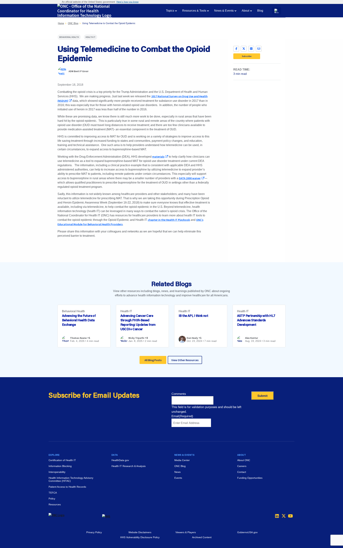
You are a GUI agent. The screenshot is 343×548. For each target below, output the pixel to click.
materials (158, 156)
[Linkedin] (276, 516)
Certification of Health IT (62, 460)
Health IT (90, 37)
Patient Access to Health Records (67, 486)
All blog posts (153, 360)
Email (182, 416)
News (177, 472)
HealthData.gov (120, 460)
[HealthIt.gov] (86, 11)
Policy (52, 498)
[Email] (259, 49)
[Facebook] (236, 49)
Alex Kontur (251, 338)
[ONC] (75, 516)
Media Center (182, 460)
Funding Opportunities (249, 477)
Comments (179, 394)
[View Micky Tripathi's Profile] (124, 341)
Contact (241, 472)
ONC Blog (73, 23)
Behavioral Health (69, 37)
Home (61, 23)
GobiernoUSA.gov (247, 532)
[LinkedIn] (251, 49)
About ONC (243, 460)
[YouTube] (289, 516)
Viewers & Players (185, 532)
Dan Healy (192, 338)
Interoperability (57, 472)
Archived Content (202, 537)
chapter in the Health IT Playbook (169, 220)
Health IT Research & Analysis (128, 466)
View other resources (184, 360)
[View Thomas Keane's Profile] (65, 341)
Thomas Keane (78, 338)
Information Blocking (60, 466)
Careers (241, 466)
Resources (55, 504)
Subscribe (247, 56)
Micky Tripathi (136, 338)
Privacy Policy (94, 532)
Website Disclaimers (139, 532)
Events (178, 477)
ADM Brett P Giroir (78, 71)
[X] (244, 49)
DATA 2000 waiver (190, 178)
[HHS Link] (106, 516)
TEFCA (53, 492)
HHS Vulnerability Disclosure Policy (140, 537)
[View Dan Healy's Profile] (182, 339)
